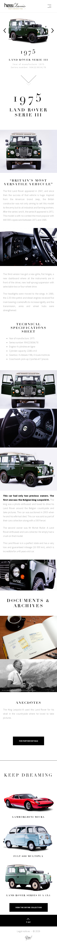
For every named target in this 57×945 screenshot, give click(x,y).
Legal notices (23, 931)
